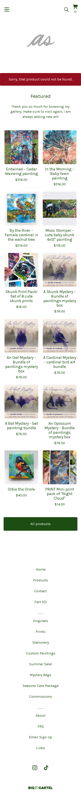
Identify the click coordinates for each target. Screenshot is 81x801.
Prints (40, 631)
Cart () (40, 602)
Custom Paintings (40, 653)
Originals (40, 621)
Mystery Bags (40, 675)
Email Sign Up (40, 737)
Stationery (40, 642)
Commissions (40, 696)
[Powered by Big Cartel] (40, 788)
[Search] (66, 9)
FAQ (41, 726)
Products (40, 580)
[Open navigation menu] (7, 9)
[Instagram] (35, 767)
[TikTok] (46, 767)
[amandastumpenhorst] (40, 40)
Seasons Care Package (40, 686)
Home (40, 569)
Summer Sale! (40, 664)
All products (40, 524)
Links (40, 748)
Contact (40, 591)
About (40, 715)
